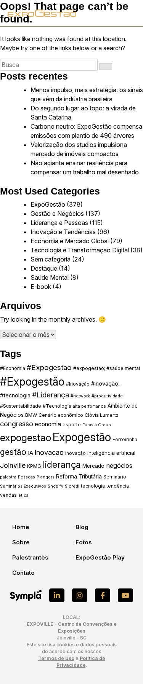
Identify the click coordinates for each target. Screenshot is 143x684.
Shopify (55, 486)
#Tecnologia (57, 406)
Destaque (44, 268)
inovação (75, 453)
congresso (16, 424)
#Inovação (78, 384)
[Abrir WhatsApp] (123, 664)
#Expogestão (32, 381)
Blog (82, 527)
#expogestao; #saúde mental (106, 368)
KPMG (34, 466)
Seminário (114, 477)
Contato (23, 572)
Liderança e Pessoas (59, 222)
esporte (72, 424)
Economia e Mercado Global (70, 241)
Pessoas (26, 477)
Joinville (13, 465)
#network (80, 396)
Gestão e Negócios (57, 213)
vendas (8, 495)
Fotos (84, 542)
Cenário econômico (61, 415)
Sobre (21, 542)
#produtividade (107, 396)
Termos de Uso (56, 658)
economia (48, 424)
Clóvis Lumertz (102, 415)
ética (23, 495)
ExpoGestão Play (100, 557)
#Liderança (50, 395)
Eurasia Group (96, 425)
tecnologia (93, 486)
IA (30, 453)
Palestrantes (30, 557)
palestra (8, 477)
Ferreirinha (124, 439)
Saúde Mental (50, 277)
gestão (13, 452)
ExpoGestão (48, 204)
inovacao (49, 452)
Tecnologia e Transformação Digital (80, 250)
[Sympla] (26, 595)
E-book (41, 286)
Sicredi (72, 486)
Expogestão (82, 437)
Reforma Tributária (79, 477)
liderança (62, 464)
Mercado (93, 466)
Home (20, 527)
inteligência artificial (111, 453)
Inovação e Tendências (63, 232)
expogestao (25, 437)
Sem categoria (51, 259)
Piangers (46, 477)
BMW (31, 415)
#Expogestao (49, 367)
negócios (119, 465)
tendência (117, 486)
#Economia (12, 368)
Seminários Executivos (23, 486)
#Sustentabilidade (20, 406)
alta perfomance (89, 406)
